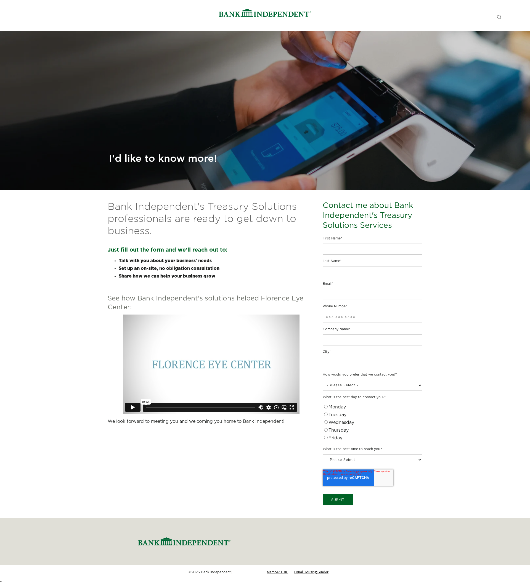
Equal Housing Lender (311, 572)
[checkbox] (372, 423)
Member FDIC (277, 572)
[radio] (372, 408)
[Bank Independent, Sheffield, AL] (265, 13)
